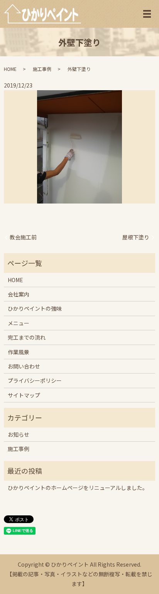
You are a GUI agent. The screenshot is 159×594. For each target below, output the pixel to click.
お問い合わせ (24, 366)
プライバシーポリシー (35, 380)
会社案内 (18, 294)
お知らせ (18, 434)
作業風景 (18, 352)
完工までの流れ (27, 337)
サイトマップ (24, 395)
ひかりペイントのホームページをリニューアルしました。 (78, 487)
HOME (10, 69)
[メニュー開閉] (147, 14)
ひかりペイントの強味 (35, 308)
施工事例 (42, 69)
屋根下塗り (135, 237)
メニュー (18, 323)
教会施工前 (23, 237)
